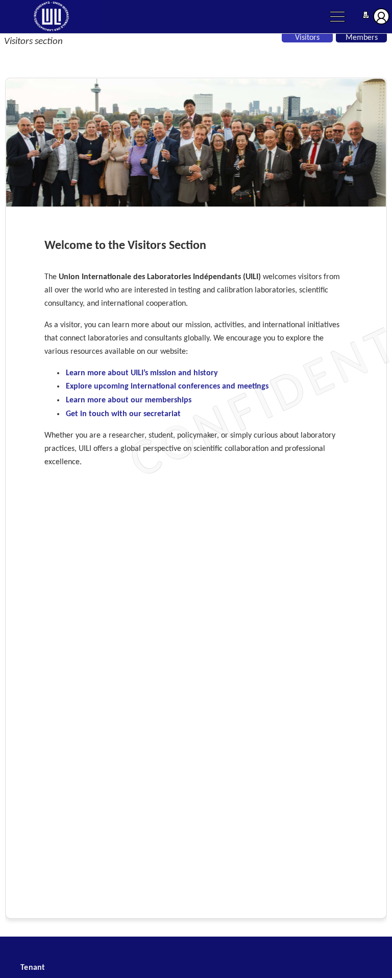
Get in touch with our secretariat (123, 414)
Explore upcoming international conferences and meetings (167, 386)
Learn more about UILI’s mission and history (142, 373)
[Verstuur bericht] (366, 16)
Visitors (307, 38)
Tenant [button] (32, 968)
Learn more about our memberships (128, 400)
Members (362, 38)
